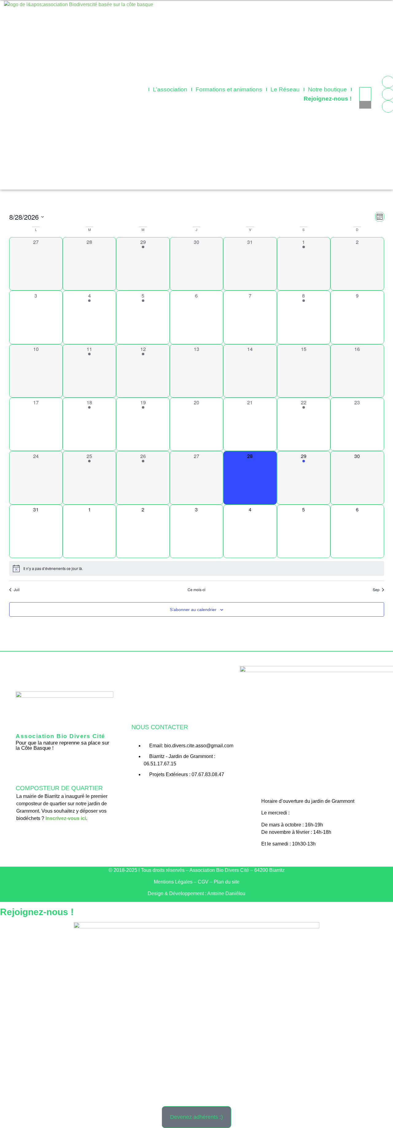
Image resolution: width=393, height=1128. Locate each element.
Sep (376, 589)
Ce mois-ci (196, 589)
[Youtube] (198, 792)
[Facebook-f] (172, 792)
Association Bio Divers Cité (60, 736)
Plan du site (226, 881)
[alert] (196, 568)
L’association (170, 89)
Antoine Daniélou (226, 893)
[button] (365, 83)
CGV (203, 881)
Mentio (173, 881)
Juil (17, 589)
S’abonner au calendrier (193, 609)
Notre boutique (327, 89)
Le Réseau (285, 89)
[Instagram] (185, 792)
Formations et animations (229, 89)
